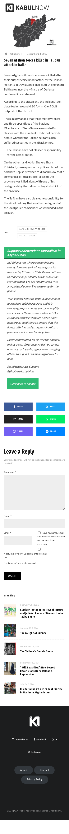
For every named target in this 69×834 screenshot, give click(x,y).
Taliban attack (28, 236)
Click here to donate (22, 383)
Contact (44, 770)
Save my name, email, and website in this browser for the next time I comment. (51, 538)
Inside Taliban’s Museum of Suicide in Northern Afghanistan (41, 690)
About (23, 770)
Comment (10, 472)
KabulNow (15, 53)
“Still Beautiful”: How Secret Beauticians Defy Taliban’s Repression (37, 671)
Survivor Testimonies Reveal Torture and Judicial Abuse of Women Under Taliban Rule (41, 613)
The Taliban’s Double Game (36, 651)
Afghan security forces (33, 229)
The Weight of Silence (33, 633)
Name (8, 516)
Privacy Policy (34, 779)
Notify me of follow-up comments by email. (26, 553)
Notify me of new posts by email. (20, 563)
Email (7, 532)
